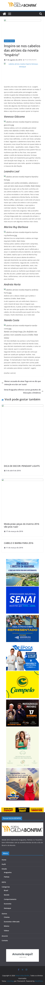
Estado (4, 869)
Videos (6, 931)
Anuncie (5, 936)
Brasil (6, 890)
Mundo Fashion (9, 41)
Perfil (4, 864)
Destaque (7, 908)
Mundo (6, 895)
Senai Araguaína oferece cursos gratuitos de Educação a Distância (22, 391)
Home (4, 860)
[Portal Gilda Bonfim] (4, 13)
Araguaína (7, 872)
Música (6, 926)
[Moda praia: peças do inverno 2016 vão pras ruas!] (22, 480)
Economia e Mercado (12, 922)
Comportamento (10, 899)
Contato (5, 940)
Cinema (7, 917)
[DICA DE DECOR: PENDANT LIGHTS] (22, 406)
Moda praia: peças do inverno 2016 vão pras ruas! (21, 525)
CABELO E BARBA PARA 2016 (18, 543)
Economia (7, 904)
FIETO (4, 882)
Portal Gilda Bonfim (31, 60)
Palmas (6, 877)
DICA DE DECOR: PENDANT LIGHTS (22, 465)
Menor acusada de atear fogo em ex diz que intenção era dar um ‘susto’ (22, 383)
